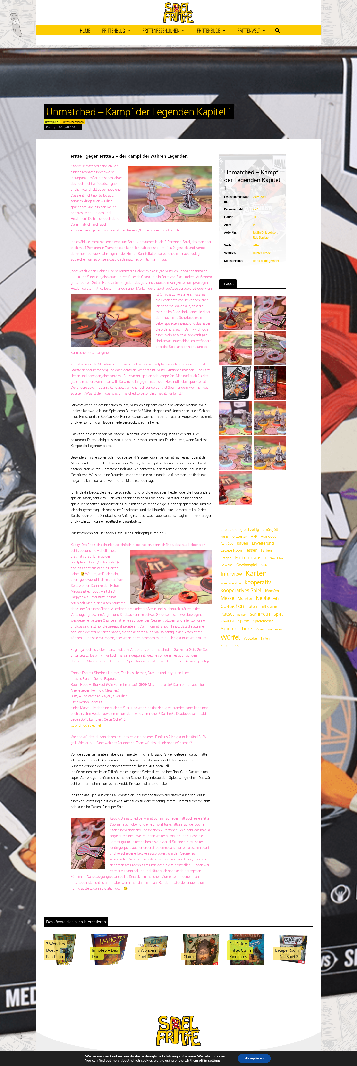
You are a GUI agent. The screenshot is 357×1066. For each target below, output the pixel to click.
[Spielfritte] (178, 22)
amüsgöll (270, 529)
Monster (245, 598)
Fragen (226, 558)
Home (85, 30)
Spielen (229, 629)
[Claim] (201, 963)
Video (260, 629)
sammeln (260, 614)
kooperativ (258, 582)
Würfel (230, 637)
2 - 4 (255, 209)
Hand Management (266, 261)
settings (214, 1060)
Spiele (243, 620)
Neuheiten (267, 598)
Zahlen (265, 638)
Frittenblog (113, 30)
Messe (227, 598)
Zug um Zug (230, 645)
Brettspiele (51, 122)
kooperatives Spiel (241, 590)
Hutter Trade (262, 253)
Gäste (264, 565)
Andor (224, 536)
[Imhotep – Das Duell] (110, 963)
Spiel (278, 614)
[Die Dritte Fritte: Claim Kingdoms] (247, 963)
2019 (256, 196)
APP (254, 536)
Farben (266, 550)
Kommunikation (231, 583)
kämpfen (272, 591)
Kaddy (50, 127)
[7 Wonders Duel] (155, 963)
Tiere (246, 628)
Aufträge (227, 543)
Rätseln (241, 614)
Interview (231, 574)
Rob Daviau (261, 237)
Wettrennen (275, 629)
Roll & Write (269, 607)
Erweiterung (263, 542)
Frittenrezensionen (161, 30)
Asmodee (268, 536)
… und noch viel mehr (87, 725)
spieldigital (227, 621)
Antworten (239, 536)
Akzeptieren (254, 1058)
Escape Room (232, 550)
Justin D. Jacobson (265, 232)
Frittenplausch (250, 557)
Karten (256, 573)
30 (254, 217)
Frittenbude (208, 30)
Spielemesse (263, 621)
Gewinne (227, 565)
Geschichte (276, 558)
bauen (242, 542)
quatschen (232, 606)
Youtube (250, 638)
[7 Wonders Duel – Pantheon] (64, 963)
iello (256, 245)
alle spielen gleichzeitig (240, 529)
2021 (263, 196)
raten (252, 606)
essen (252, 550)
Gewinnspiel (246, 564)
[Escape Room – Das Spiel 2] (293, 963)
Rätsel (227, 614)
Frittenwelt (249, 30)
